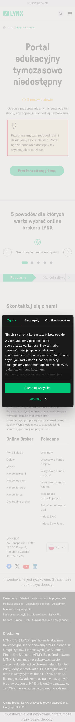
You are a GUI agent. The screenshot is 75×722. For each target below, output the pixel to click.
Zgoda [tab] (11, 320)
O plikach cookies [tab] (57, 320)
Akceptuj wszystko (37, 388)
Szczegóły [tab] (32, 320)
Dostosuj (35, 399)
